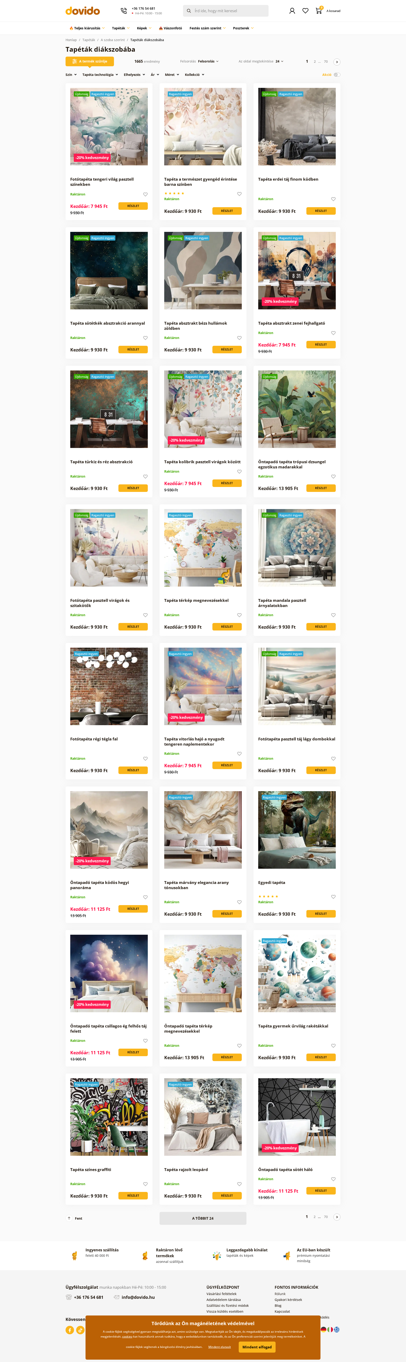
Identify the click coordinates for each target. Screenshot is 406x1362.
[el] (337, 1329)
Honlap (71, 40)
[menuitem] (87, 28)
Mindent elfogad (257, 1347)
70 (326, 61)
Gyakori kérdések (288, 1299)
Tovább (336, 62)
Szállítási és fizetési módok (228, 1305)
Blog (278, 1305)
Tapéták (88, 40)
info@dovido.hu (138, 1297)
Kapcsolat (282, 1311)
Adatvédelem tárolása (224, 1299)
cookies (127, 1337)
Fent (78, 1218)
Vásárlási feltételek (222, 1294)
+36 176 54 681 (88, 1297)
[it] (330, 1329)
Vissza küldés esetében (225, 1311)
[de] (324, 1329)
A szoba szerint (113, 40)
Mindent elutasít (219, 1347)
